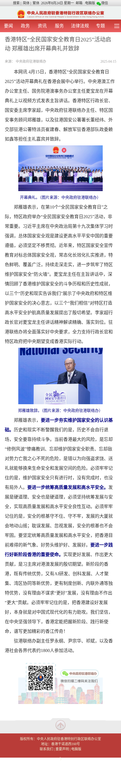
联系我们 (46, 749)
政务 (25, 25)
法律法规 (80, 25)
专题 (100, 25)
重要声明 (62, 749)
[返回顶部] (60, 725)
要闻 (8, 25)
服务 (59, 25)
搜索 (16, 3)
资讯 (42, 25)
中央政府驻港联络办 (31, 62)
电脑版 (90, 3)
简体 (26, 3)
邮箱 (79, 3)
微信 (104, 3)
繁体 (36, 3)
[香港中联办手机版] (60, 13)
